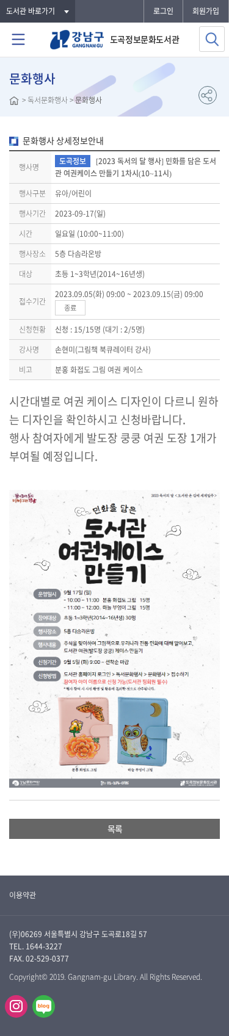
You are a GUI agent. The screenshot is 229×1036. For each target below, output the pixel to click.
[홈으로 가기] (14, 101)
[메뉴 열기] (18, 39)
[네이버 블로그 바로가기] (43, 1006)
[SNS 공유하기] (207, 95)
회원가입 (205, 10)
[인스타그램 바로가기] (16, 1006)
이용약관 (22, 895)
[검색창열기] (212, 39)
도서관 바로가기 (30, 10)
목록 (114, 828)
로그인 (163, 10)
